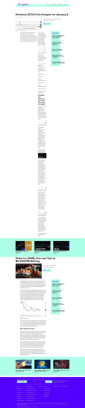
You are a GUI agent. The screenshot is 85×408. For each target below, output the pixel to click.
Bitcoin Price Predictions (31, 388)
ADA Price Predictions (30, 400)
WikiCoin (60, 4)
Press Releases (55, 386)
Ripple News (19, 396)
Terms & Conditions (47, 388)
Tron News (19, 394)
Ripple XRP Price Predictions (32, 394)
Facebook (18, 381)
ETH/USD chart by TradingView (42, 125)
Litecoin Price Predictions (31, 398)
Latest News (19, 388)
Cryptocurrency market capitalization (41, 65)
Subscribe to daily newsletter (38, 379)
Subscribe (49, 381)
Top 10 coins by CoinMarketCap (42, 52)
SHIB (32, 294)
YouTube (23, 381)
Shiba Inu (23, 281)
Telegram (25, 381)
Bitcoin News (19, 390)
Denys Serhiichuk (46, 20)
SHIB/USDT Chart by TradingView (24, 318)
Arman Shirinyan (46, 267)
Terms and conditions (35, 406)
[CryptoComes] (23, 5)
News (48, 4)
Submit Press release (21, 400)
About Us (65, 4)
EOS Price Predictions (30, 396)
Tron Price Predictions (30, 392)
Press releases (19, 398)
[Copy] (49, 23)
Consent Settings (47, 390)
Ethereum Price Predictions (31, 390)
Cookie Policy (46, 396)
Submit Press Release (64, 386)
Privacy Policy (60, 382)
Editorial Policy (46, 394)
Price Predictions (54, 4)
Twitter (21, 381)
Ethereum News (20, 392)
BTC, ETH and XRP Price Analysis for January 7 (42, 151)
